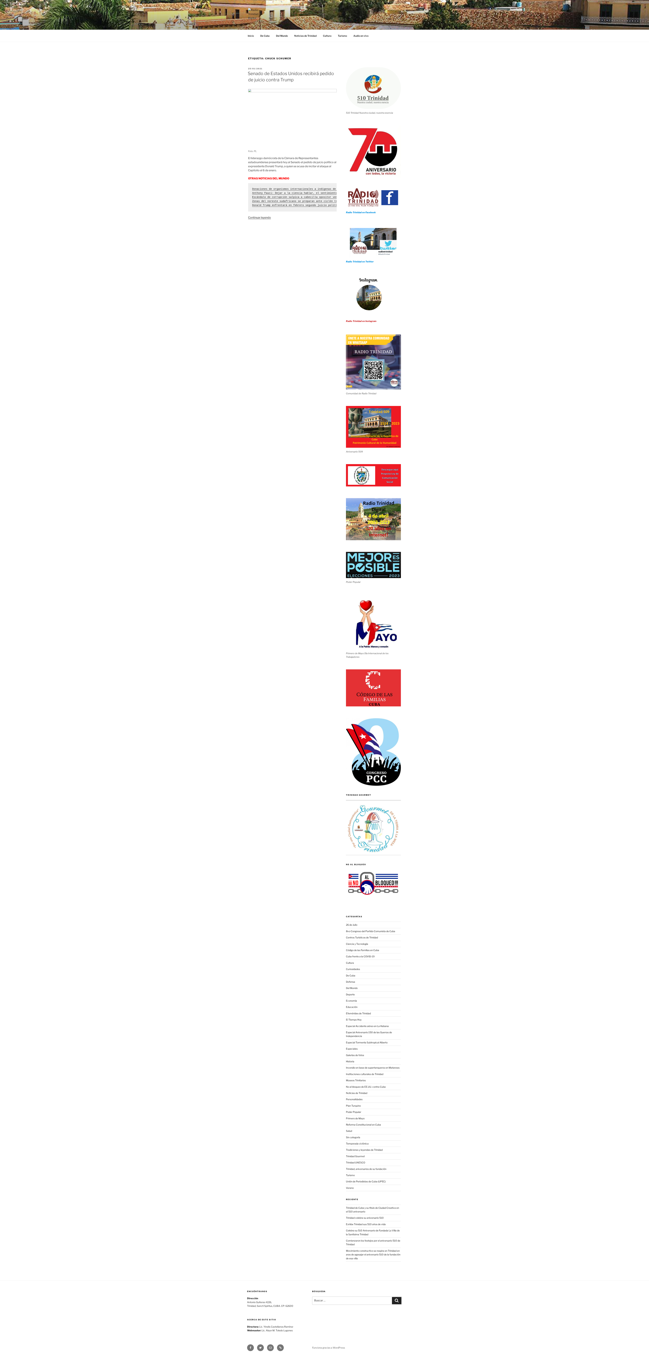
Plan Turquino (353, 1105)
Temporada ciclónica (357, 1143)
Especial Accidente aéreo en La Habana (367, 1026)
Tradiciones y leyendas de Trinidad (364, 1149)
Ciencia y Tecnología (357, 943)
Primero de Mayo (355, 1118)
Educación (351, 1007)
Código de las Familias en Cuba (362, 950)
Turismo (342, 35)
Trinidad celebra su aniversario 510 (365, 1217)
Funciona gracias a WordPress (328, 1347)
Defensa (350, 981)
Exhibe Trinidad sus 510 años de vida (366, 1224)
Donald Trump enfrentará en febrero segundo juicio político (296, 205)
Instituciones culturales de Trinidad (364, 1074)
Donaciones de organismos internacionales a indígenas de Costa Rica (302, 189)
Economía (351, 1000)
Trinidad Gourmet (355, 1156)
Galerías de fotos (355, 1055)
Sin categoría (353, 1137)
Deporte (350, 994)
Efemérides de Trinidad (358, 1013)
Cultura (327, 35)
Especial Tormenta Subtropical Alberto (367, 1042)
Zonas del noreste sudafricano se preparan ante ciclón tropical (299, 201)
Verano (350, 1187)
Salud (349, 1130)
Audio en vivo (360, 35)
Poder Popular (353, 1111)
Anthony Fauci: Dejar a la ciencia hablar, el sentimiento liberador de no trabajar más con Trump (324, 193)
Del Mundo (282, 35)
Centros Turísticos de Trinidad (362, 937)
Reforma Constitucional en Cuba (363, 1124)
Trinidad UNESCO (355, 1162)
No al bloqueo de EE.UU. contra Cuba (366, 1086)
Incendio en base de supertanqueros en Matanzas (373, 1067)
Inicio (251, 35)
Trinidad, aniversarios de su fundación (366, 1168)
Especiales (352, 1048)
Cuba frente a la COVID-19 (360, 956)
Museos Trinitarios (356, 1080)
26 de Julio (351, 924)
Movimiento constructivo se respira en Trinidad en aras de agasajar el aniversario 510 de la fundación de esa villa (373, 1254)
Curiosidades (353, 969)
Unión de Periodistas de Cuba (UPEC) (366, 1181)
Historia (350, 1061)
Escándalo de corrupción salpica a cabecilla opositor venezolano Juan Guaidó (309, 197)
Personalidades (354, 1099)
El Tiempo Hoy (354, 1019)
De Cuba (265, 35)
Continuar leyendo (259, 217)
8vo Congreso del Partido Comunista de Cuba (370, 931)
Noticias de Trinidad (305, 35)
